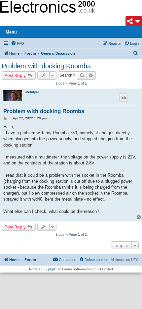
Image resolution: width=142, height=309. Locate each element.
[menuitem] (17, 43)
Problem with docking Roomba (46, 66)
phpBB (53, 269)
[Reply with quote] (123, 97)
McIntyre (32, 92)
